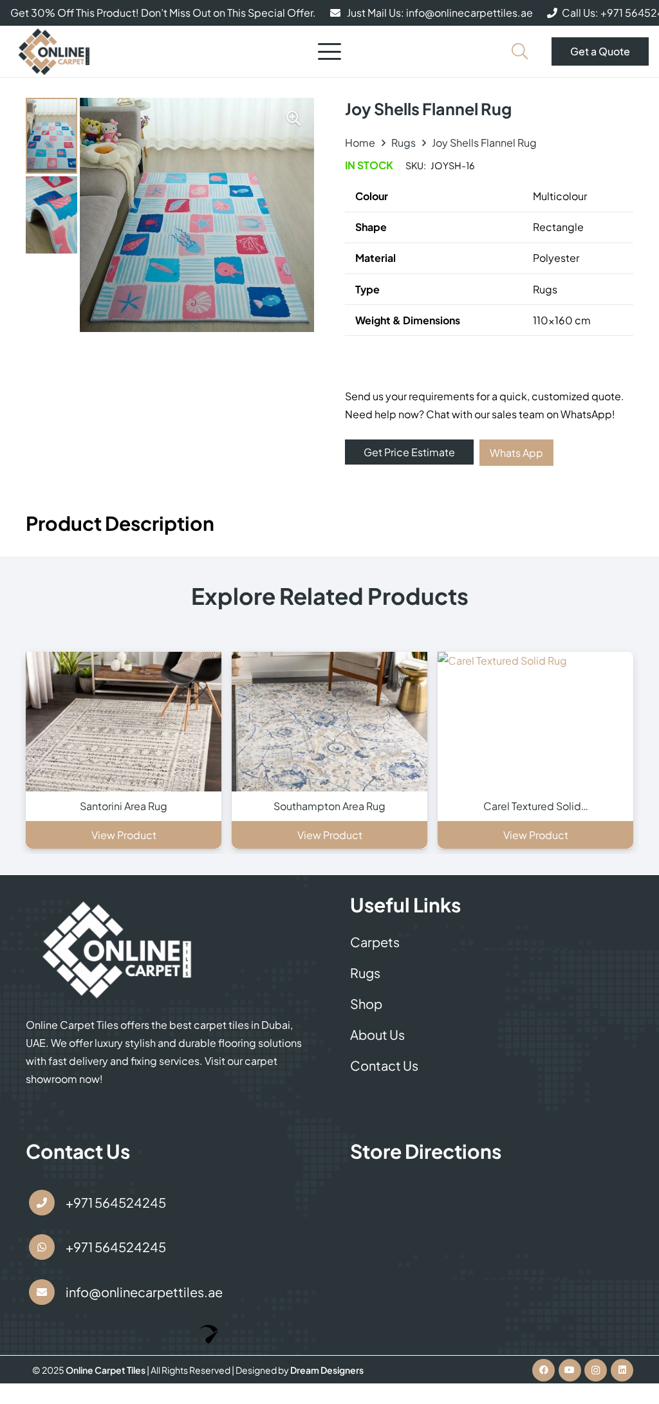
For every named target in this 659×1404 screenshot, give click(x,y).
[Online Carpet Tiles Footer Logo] (118, 949)
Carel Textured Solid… (535, 806)
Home (360, 142)
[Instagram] (595, 1370)
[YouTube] (570, 1370)
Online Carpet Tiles (106, 1370)
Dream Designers (327, 1370)
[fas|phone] (42, 1203)
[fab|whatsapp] (42, 1248)
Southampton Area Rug (329, 806)
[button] (329, 51)
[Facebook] (543, 1370)
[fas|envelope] (42, 1292)
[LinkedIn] (622, 1370)
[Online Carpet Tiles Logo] (54, 51)
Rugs (403, 142)
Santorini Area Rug (123, 806)
